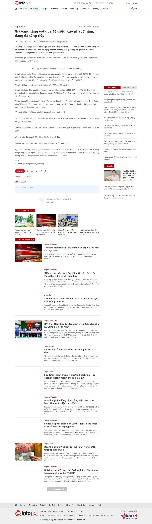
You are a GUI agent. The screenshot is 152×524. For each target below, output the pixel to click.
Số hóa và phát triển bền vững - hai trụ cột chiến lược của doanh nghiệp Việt (70, 425)
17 (131, 94)
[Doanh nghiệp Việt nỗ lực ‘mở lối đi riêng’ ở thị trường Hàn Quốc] (28, 452)
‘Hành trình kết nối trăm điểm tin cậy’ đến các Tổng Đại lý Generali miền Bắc (69, 274)
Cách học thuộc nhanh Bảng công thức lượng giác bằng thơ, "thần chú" (118, 93)
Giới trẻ (64, 9)
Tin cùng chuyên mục (26, 240)
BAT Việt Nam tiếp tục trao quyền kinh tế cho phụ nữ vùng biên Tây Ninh (71, 325)
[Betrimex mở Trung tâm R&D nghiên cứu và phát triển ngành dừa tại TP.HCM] (28, 475)
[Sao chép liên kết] (29, 41)
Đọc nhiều (112, 87)
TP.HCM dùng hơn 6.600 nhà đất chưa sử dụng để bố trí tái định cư (119, 197)
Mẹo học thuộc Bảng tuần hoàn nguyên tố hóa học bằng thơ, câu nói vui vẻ (119, 142)
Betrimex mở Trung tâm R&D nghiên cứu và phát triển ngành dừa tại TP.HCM (71, 471)
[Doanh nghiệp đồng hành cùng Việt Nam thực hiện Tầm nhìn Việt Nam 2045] (28, 405)
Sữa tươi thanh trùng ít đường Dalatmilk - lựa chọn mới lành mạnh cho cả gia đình (69, 376)
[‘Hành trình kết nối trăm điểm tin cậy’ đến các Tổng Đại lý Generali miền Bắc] (28, 278)
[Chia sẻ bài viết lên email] (25, 41)
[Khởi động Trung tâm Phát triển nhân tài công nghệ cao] (68, 220)
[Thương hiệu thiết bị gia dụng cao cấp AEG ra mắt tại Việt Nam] (46, 220)
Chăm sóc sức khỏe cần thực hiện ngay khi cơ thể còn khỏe (89, 232)
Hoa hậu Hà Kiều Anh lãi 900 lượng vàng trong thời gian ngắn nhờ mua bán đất (129, 175)
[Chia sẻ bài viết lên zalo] (21, 41)
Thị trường (34, 9)
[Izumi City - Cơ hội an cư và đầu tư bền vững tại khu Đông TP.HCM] (28, 304)
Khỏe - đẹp (74, 9)
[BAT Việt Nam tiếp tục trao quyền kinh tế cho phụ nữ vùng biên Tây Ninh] (28, 329)
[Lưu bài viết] (34, 41)
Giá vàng (27, 176)
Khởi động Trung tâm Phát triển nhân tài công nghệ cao (67, 232)
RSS (135, 9)
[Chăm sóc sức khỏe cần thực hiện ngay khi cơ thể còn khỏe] (89, 220)
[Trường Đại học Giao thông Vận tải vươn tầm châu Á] (24, 220)
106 (110, 128)
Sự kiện (105, 9)
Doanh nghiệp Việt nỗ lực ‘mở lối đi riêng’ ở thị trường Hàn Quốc (70, 448)
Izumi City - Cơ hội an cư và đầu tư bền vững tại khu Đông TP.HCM (70, 300)
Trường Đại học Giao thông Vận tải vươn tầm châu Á (23, 232)
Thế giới (45, 9)
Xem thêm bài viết (57, 489)
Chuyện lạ (85, 9)
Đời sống (23, 9)
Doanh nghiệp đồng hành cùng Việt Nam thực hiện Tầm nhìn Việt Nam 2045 (69, 402)
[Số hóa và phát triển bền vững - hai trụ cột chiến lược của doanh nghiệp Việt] (28, 429)
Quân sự (96, 9)
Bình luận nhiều (129, 87)
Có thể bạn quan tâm (25, 210)
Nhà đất (47, 295)
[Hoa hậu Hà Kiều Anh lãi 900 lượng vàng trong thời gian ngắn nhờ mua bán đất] (112, 175)
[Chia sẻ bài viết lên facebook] (16, 41)
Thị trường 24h (50, 244)
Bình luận (20, 171)
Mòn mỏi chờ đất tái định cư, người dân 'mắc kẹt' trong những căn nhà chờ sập (119, 188)
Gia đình (54, 9)
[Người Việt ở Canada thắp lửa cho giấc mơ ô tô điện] (28, 355)
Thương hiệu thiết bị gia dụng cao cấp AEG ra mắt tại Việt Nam (45, 232)
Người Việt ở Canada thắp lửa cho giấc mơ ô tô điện (70, 351)
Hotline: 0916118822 (97, 3)
